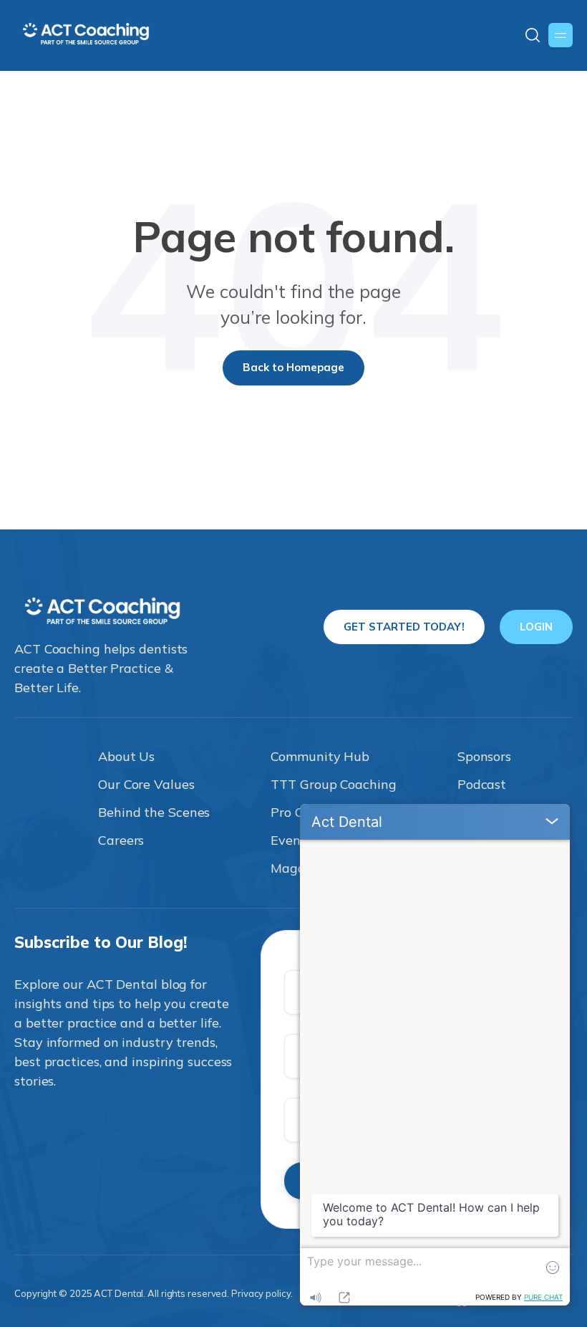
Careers (121, 840)
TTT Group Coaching (333, 784)
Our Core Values (146, 784)
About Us (126, 756)
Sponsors (484, 756)
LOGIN (536, 626)
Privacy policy (261, 1293)
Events (291, 840)
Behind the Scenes (154, 812)
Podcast (481, 784)
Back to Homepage (293, 367)
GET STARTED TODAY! (404, 626)
